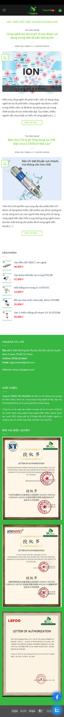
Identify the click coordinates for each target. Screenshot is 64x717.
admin (46, 46)
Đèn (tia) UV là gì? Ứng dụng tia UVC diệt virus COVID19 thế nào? (32, 141)
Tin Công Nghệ (32, 30)
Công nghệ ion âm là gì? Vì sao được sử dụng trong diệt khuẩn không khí (32, 36)
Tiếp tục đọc (32, 122)
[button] (4, 10)
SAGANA (26, 396)
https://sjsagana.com (23, 369)
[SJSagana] (32, 10)
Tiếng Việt (47, 10)
